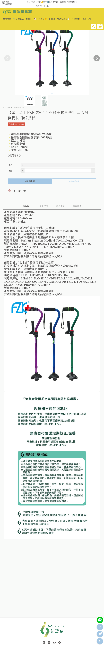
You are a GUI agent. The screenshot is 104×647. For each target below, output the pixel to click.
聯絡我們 (87, 18)
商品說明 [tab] (27, 206)
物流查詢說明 (7, 4)
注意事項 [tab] (60, 206)
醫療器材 (7, 18)
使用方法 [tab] (43, 206)
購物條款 (5, 2)
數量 (10, 170)
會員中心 (39, 6)
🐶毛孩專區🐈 (40, 18)
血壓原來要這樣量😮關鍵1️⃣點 (52, 2)
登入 (48, 6)
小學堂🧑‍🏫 (76, 18)
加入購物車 (29, 181)
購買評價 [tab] (77, 206)
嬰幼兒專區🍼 (63, 18)
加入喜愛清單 (74, 181)
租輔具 (52, 18)
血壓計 (29, 18)
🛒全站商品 (18, 18)
